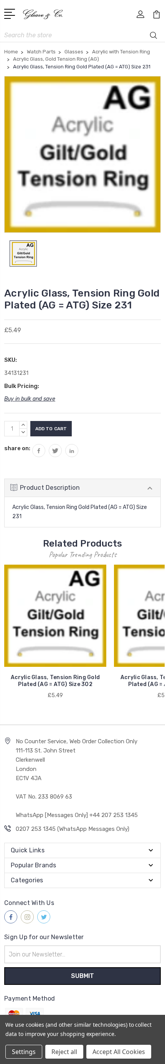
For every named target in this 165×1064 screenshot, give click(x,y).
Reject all (64, 1051)
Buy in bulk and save (29, 399)
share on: (17, 448)
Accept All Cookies (118, 1051)
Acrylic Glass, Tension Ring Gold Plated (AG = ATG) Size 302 (55, 681)
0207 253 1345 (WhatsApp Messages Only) (72, 828)
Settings (24, 1051)
